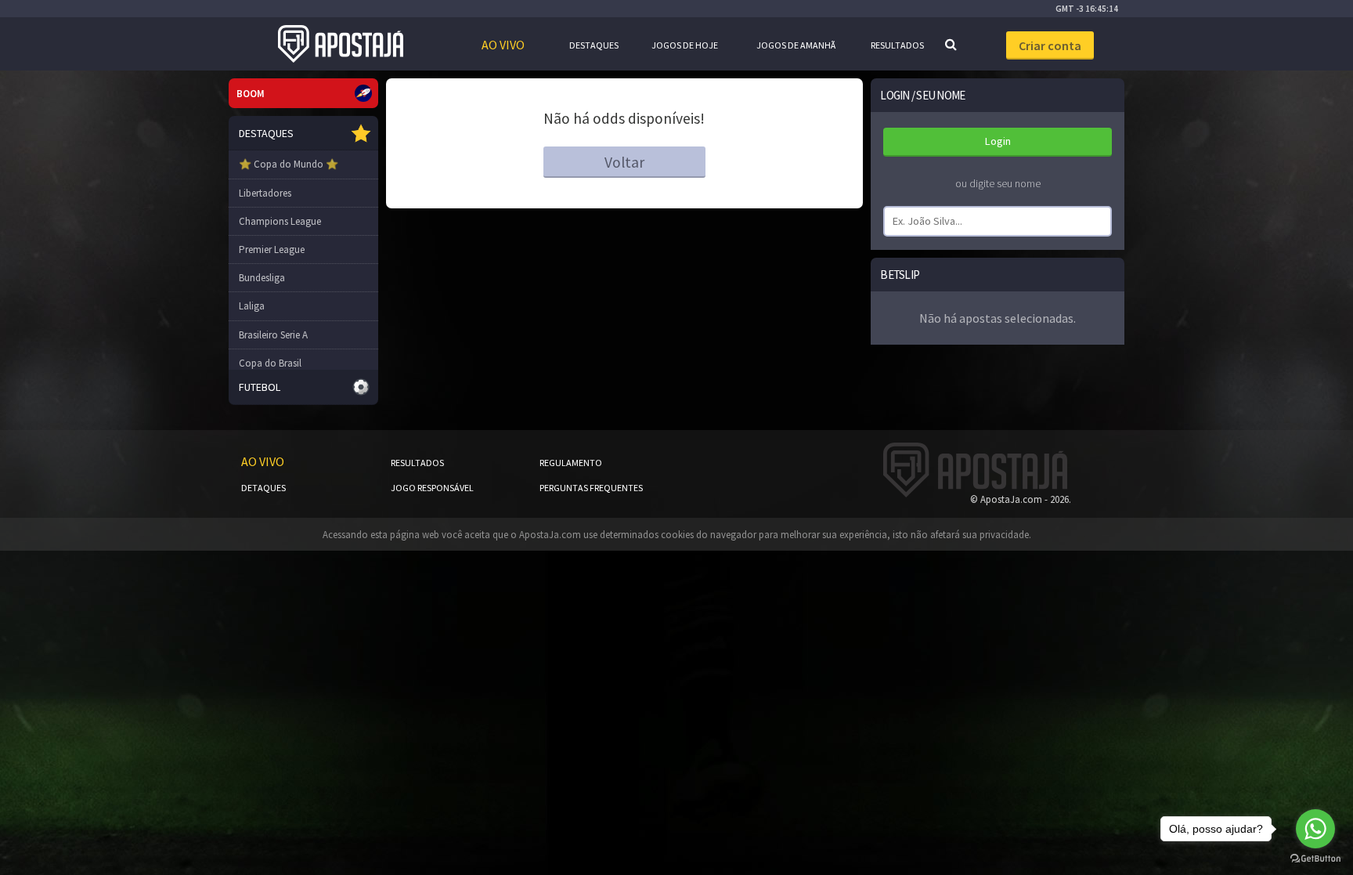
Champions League (280, 221)
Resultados (897, 45)
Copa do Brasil (270, 363)
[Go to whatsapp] (1315, 828)
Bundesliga (262, 277)
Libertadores (265, 193)
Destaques (594, 45)
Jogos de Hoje (684, 45)
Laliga (252, 306)
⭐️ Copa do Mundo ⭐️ (288, 164)
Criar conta (1050, 45)
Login (998, 141)
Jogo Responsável (432, 488)
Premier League (272, 249)
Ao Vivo (503, 44)
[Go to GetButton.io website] (1315, 859)
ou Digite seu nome (998, 183)
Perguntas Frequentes (591, 488)
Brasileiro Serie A (273, 335)
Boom (250, 93)
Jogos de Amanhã (795, 45)
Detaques (263, 488)
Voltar (624, 162)
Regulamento (570, 462)
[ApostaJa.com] (341, 44)
